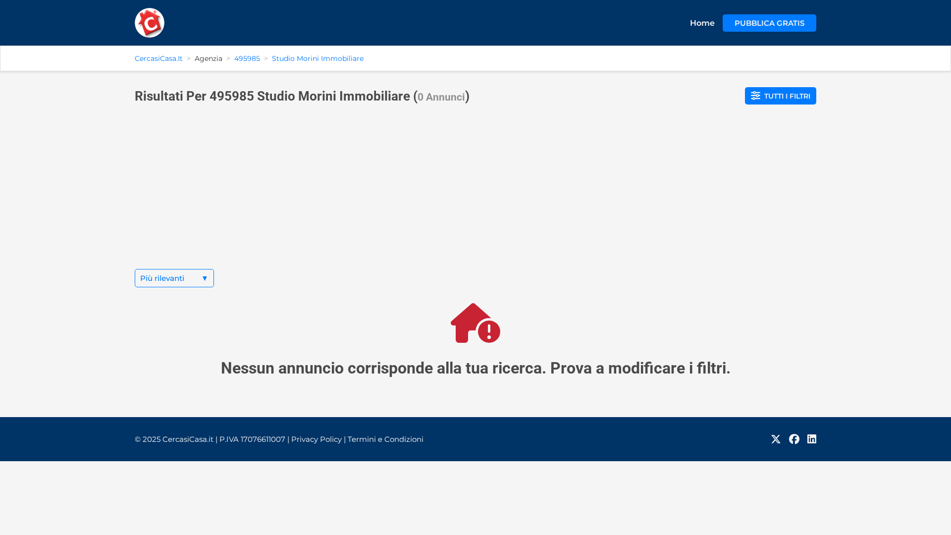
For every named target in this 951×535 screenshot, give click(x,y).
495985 (247, 58)
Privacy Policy (318, 439)
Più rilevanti (174, 278)
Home (702, 23)
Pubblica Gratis (769, 23)
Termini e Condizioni (385, 439)
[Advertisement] (475, 194)
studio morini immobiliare (318, 58)
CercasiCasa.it (159, 58)
